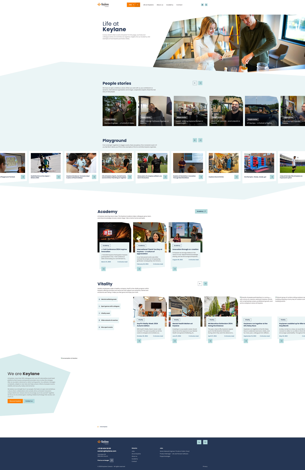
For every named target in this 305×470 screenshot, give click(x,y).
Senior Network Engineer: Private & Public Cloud (174, 451)
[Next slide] (200, 83)
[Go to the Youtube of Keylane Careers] (205, 442)
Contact (179, 5)
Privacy (205, 466)
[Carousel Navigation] (197, 83)
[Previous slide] (195, 83)
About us (160, 5)
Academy (169, 5)
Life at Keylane (148, 5)
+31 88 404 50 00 (104, 448)
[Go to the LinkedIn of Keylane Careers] (199, 442)
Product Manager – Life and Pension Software (174, 454)
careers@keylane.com (107, 451)
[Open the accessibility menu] (202, 4)
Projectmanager (165, 456)
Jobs (133, 451)
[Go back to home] (103, 5)
